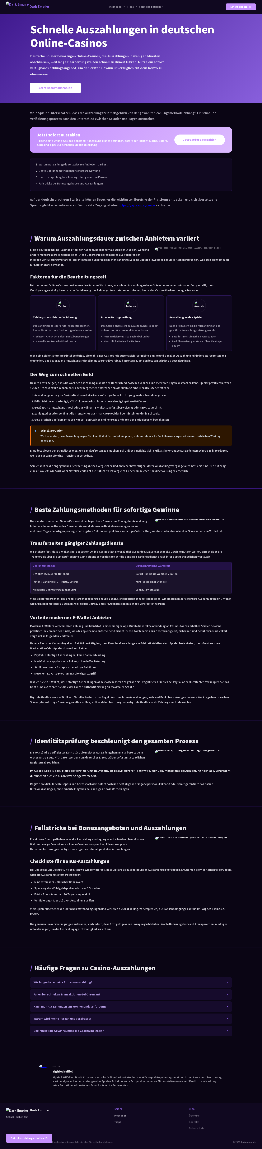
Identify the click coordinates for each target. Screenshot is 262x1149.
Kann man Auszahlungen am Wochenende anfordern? (70, 1006)
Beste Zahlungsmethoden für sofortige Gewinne (69, 171)
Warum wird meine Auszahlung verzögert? (62, 1019)
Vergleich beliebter (150, 7)
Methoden (115, 7)
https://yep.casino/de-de (137, 205)
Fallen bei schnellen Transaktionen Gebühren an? (67, 994)
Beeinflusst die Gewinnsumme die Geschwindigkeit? (69, 1031)
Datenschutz (196, 1128)
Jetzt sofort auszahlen (55, 88)
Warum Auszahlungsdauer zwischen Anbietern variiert (73, 164)
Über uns (194, 1116)
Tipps (130, 7)
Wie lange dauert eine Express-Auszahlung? (63, 982)
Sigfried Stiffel (63, 1071)
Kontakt (194, 1122)
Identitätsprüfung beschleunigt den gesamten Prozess (74, 177)
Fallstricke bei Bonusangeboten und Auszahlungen (71, 183)
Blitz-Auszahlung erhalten (27, 1138)
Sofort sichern (239, 7)
